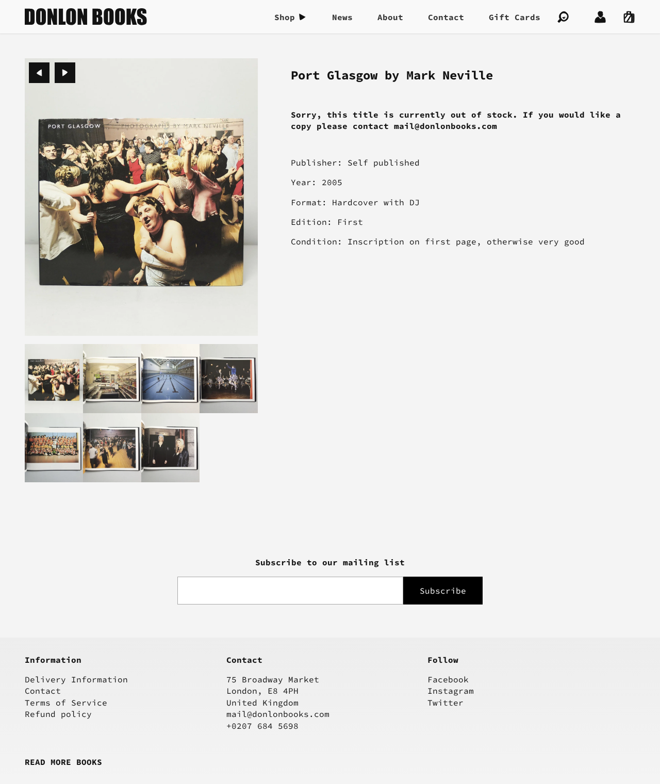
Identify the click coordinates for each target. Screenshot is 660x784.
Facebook (448, 679)
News (342, 17)
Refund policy (58, 714)
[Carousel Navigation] (52, 72)
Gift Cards (514, 17)
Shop (284, 17)
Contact (446, 17)
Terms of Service (66, 702)
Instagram (450, 690)
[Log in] (600, 17)
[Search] (563, 17)
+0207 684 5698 (262, 726)
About (390, 17)
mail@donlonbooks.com (277, 714)
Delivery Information (76, 679)
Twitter (445, 702)
